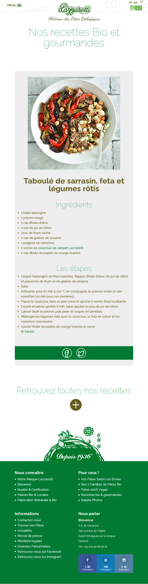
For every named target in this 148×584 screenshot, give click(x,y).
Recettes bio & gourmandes (101, 495)
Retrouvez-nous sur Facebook (39, 551)
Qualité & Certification (33, 489)
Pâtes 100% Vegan (94, 489)
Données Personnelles (34, 546)
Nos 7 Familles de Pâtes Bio (101, 484)
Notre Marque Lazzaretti (35, 479)
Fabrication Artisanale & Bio (37, 500)
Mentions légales (30, 541)
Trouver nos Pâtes (31, 525)
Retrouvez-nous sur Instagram (39, 557)
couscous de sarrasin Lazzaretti (61, 248)
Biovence (24, 484)
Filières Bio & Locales (33, 495)
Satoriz (29, 331)
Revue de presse (30, 536)
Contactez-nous (29, 520)
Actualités (25, 530)
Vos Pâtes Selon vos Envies (101, 479)
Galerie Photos (92, 500)
